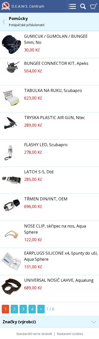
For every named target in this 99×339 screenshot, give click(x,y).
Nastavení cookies (70, 334)
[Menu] (72, 6)
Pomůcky (26, 21)
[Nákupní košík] (94, 6)
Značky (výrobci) (19, 322)
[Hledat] (83, 6)
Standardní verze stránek (34, 334)
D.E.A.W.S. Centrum (27, 6)
